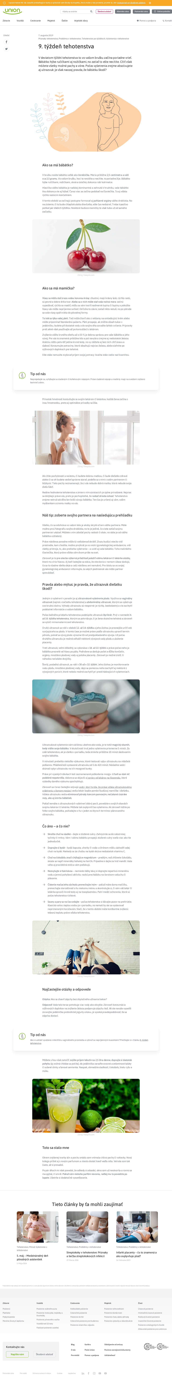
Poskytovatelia (9, 1317)
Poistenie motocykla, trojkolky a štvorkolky (50, 1314)
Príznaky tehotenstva (48, 38)
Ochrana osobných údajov (42, 1373)
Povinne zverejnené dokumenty (117, 1350)
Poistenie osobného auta (47, 1309)
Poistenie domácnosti (113, 1313)
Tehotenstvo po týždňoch (93, 38)
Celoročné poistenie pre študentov (84, 1321)
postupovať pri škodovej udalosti (131, 2)
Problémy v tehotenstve (70, 38)
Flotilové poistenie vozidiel (48, 1328)
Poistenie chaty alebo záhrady (116, 1317)
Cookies (59, 1373)
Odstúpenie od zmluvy (113, 1344)
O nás (73, 1350)
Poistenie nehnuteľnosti (114, 1309)
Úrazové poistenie (145, 1309)
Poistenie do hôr (77, 1317)
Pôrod (32, 1247)
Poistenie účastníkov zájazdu (82, 1325)
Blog (73, 1344)
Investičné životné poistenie (149, 1321)
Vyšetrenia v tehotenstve (117, 38)
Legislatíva (72, 1373)
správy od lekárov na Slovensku (104, 777)
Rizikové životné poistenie (149, 1317)
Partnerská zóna (8, 1373)
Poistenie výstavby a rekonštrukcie (118, 1321)
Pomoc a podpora (92, 1355)
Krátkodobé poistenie (79, 1309)
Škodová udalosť (44, 1354)
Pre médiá (75, 1355)
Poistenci (6, 1309)
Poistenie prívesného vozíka (48, 1320)
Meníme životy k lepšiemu (13, 1321)
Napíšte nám (17, 1354)
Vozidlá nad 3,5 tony (45, 1324)
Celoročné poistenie (78, 1313)
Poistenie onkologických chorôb (151, 1325)
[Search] (91, 11)
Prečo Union (90, 1350)
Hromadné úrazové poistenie (150, 1313)
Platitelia (6, 1313)
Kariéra (88, 1344)
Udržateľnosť (109, 1355)
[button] (104, 11)
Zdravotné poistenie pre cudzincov (152, 1329)
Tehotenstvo (22, 1247)
